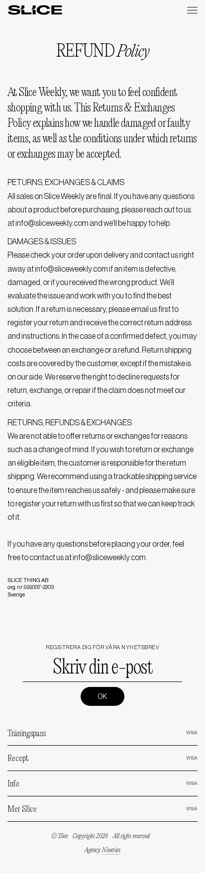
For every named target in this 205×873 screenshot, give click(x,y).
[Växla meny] (192, 10)
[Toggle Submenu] (180, 733)
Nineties (111, 850)
